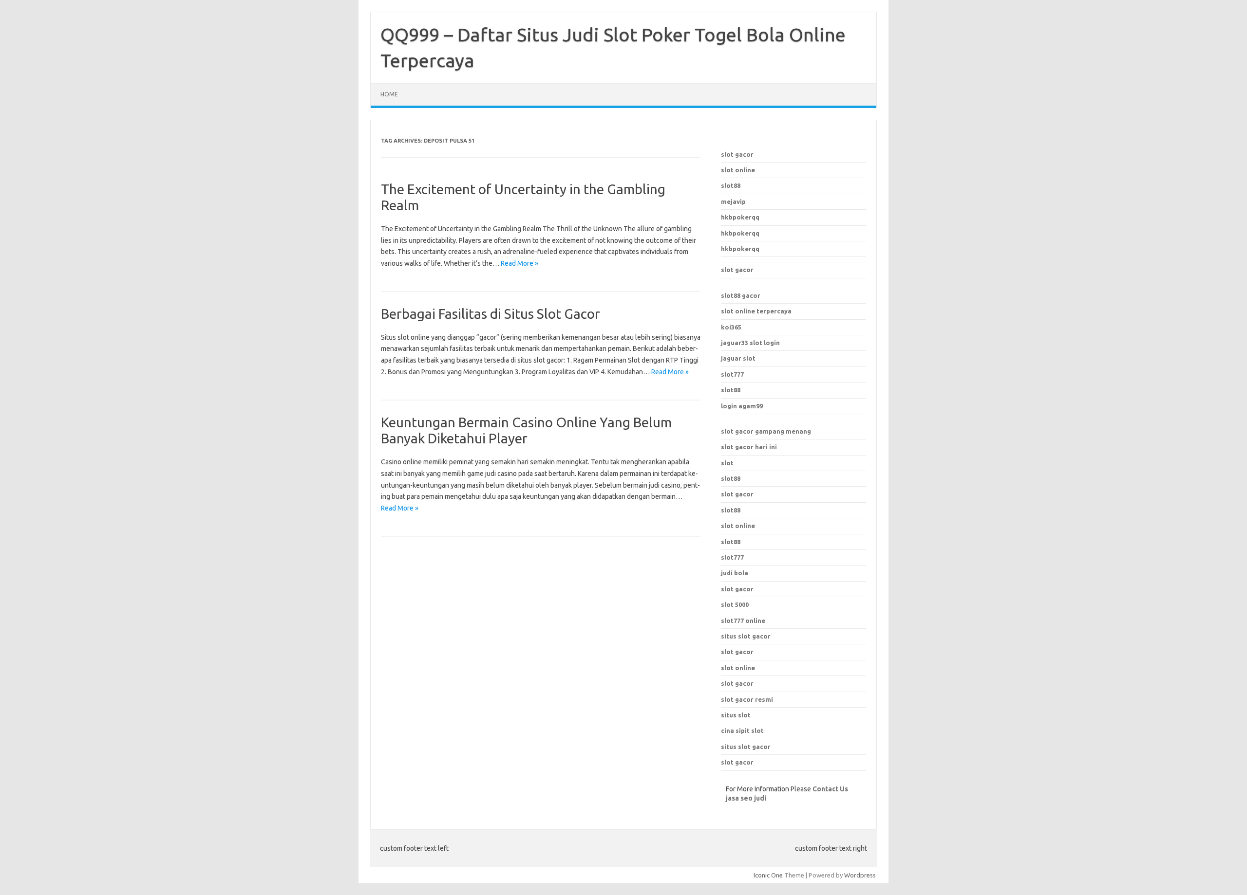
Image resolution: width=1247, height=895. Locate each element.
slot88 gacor (740, 295)
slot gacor (737, 154)
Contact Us (830, 789)
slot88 (730, 185)
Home (389, 94)
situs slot (736, 715)
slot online (738, 169)
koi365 (731, 327)
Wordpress (860, 875)
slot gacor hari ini (749, 446)
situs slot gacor (746, 636)
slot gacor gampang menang (766, 431)
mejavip (733, 201)
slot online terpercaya (756, 311)
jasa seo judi (746, 798)
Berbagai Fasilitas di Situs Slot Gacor (490, 313)
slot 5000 (735, 604)
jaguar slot (738, 358)
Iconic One (768, 875)
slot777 (732, 374)
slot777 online (743, 620)
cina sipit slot (742, 730)
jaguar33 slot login (750, 342)
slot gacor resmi (747, 699)
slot (727, 462)
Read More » (519, 263)
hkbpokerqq (740, 217)
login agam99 (742, 405)
